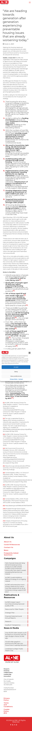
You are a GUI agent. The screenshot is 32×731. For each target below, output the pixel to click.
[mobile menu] (29, 2)
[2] (4, 418)
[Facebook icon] (10, 725)
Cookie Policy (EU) (5, 711)
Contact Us (8, 547)
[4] (4, 448)
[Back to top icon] (28, 727)
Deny (16, 371)
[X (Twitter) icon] (12, 725)
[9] (4, 505)
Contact (20, 379)
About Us (7, 542)
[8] (4, 499)
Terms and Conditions (5, 704)
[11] (4, 521)
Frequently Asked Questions (11, 554)
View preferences (16, 376)
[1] (4, 402)
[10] (4, 508)
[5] (4, 466)
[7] (4, 485)
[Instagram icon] (16, 725)
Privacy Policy (14, 379)
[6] (4, 472)
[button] (29, 353)
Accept (16, 367)
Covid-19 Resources (12, 544)
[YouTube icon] (14, 725)
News (6, 550)
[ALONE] (4, 2)
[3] (4, 434)
